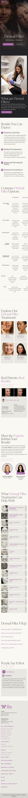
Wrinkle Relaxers (7, 729)
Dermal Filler (5, 730)
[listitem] (14, 405)
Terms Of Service (7, 752)
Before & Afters (7, 767)
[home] (4, 2)
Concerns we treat (8, 770)
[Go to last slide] (4, 385)
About (3, 750)
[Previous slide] (4, 460)
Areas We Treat (7, 774)
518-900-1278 (6, 715)
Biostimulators (6, 732)
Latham (3, 744)
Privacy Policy (6, 754)
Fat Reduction (5, 738)
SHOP (3, 780)
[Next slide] (10, 385)
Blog (3, 777)
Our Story (5, 757)
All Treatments (7, 726)
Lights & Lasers (6, 734)
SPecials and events (9, 783)
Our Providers (6, 760)
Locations (5, 741)
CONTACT (4, 787)
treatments (20, 44)
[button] (14, 629)
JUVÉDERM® (15, 197)
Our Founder (6, 763)
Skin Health (5, 736)
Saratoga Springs (7, 746)
